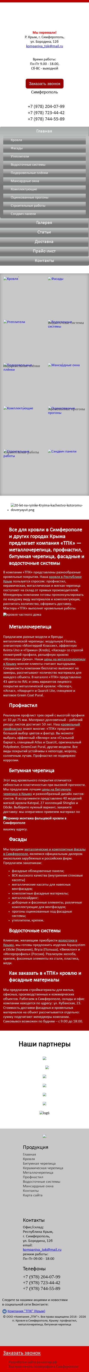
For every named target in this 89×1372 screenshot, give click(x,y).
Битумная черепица (39, 1164)
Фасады (17, 148)
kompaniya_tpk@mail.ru (44, 46)
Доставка (44, 241)
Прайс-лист (44, 251)
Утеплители (20, 156)
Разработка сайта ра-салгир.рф (33, 1362)
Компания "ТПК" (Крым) (26, 1311)
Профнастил (33, 1177)
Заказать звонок (44, 83)
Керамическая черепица (43, 1168)
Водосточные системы (28, 165)
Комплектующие (24, 189)
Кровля (16, 140)
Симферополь (44, 92)
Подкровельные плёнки (29, 173)
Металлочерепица (38, 1173)
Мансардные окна (25, 181)
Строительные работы (28, 206)
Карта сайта (33, 1195)
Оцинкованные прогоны (29, 197)
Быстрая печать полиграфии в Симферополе (43, 1367)
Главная (44, 131)
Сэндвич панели (23, 214)
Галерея (44, 222)
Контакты (44, 260)
